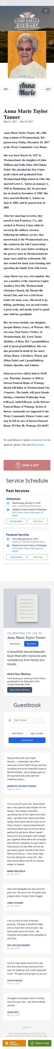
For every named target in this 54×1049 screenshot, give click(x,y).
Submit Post (27, 740)
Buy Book (31, 643)
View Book (15, 643)
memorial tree (39, 440)
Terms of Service (35, 1036)
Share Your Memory (20, 689)
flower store (37, 444)
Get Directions (16, 521)
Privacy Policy (18, 1036)
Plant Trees (37, 521)
